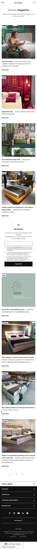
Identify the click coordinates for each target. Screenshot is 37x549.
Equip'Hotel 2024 (7, 111)
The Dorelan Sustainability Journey (13, 309)
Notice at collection (8, 547)
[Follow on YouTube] (18, 513)
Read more (5, 70)
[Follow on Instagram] (14, 513)
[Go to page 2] (29, 474)
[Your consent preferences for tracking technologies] (1, 411)
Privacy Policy (18, 247)
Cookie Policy (23, 536)
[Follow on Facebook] (10, 513)
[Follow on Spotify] (27, 513)
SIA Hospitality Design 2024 (11, 159)
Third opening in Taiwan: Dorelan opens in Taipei (18, 357)
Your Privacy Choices (14, 544)
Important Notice (7, 61)
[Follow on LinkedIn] (23, 513)
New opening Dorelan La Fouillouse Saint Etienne (18, 407)
